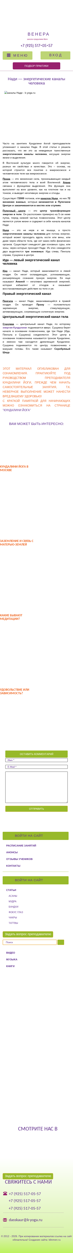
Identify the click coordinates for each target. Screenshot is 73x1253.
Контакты (13, 865)
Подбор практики (36, 65)
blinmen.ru (55, 1239)
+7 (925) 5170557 (36, 46)
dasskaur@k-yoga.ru (25, 1220)
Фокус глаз (16, 912)
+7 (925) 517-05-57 (25, 1194)
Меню (19, 55)
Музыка (11, 959)
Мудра (12, 901)
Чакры (13, 917)
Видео (10, 952)
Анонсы (12, 852)
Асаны (13, 896)
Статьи (11, 890)
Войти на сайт (29, 835)
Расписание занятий (21, 845)
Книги (10, 966)
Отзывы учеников (19, 859)
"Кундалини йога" (17, 410)
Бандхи (13, 906)
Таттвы (13, 923)
